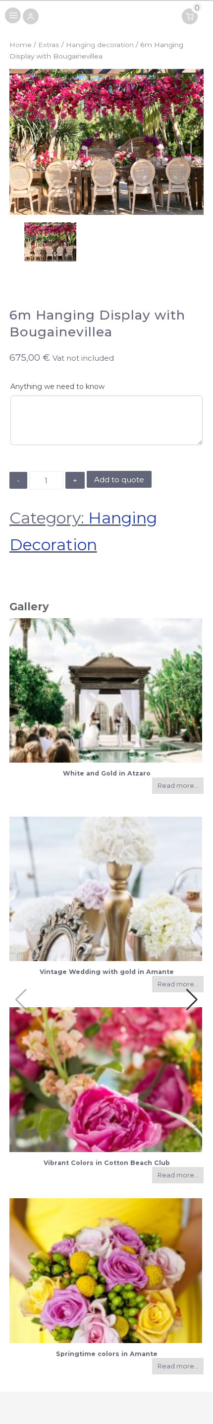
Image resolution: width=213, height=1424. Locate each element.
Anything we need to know (57, 386)
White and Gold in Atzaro (107, 773)
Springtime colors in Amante (107, 1354)
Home (20, 45)
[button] (31, 17)
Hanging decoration (100, 45)
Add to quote (119, 479)
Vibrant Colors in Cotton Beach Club (107, 1162)
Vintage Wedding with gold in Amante (107, 971)
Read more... (178, 785)
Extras (48, 45)
